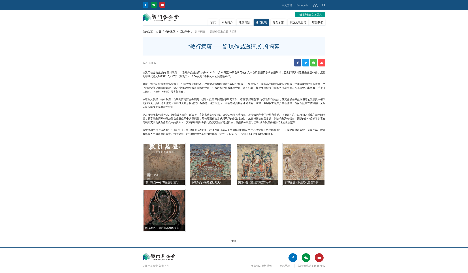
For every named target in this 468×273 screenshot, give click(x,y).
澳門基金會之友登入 (310, 14)
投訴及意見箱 (298, 22)
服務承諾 (278, 22)
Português (302, 5)
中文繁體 (287, 5)
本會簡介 (227, 22)
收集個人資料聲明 (261, 265)
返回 (234, 241)
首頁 (213, 22)
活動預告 (185, 31)
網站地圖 (285, 265)
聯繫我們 (317, 22)
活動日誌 (244, 22)
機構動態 (261, 22)
